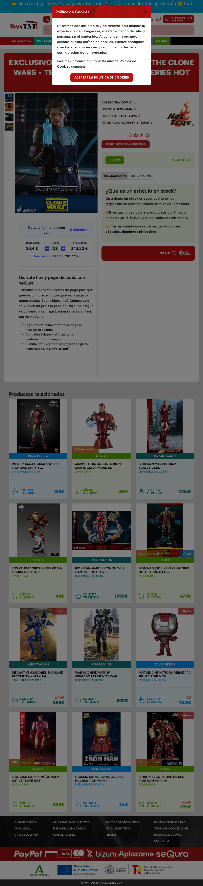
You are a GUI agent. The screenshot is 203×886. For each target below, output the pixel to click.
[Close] (146, 12)
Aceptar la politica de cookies (101, 77)
